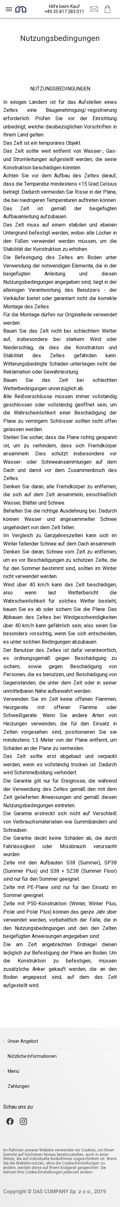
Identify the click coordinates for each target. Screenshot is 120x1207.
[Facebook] (10, 1121)
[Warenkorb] (107, 9)
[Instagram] (23, 1121)
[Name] (9, 9)
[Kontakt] (94, 9)
